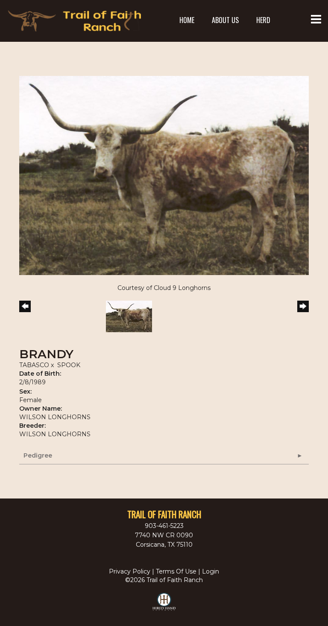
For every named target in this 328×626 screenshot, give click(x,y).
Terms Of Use (176, 571)
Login (210, 571)
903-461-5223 (164, 526)
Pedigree (37, 455)
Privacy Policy (129, 571)
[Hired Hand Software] (164, 605)
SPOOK (68, 365)
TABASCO (34, 365)
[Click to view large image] (164, 175)
